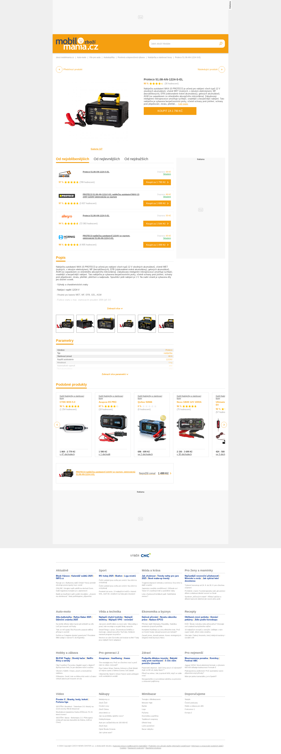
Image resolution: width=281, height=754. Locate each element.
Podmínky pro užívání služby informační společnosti (169, 746)
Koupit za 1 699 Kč (156, 203)
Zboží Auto (103, 726)
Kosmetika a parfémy (150, 716)
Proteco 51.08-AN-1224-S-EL (163, 79)
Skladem (167, 174)
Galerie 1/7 (96, 149)
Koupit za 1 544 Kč (156, 223)
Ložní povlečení (148, 726)
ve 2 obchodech (145, 454)
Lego (144, 709)
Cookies (123, 748)
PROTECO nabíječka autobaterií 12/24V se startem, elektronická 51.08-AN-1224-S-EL (106, 237)
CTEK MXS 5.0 (67, 402)
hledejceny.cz (104, 699)
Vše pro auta (94, 57)
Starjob (187, 699)
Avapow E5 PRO (107, 402)
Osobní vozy (104, 706)
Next (224, 424)
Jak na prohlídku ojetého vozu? (111, 716)
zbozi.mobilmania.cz (65, 57)
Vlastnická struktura (153, 748)
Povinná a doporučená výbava (131, 57)
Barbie (144, 706)
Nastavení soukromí (136, 748)
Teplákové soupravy (150, 719)
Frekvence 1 (190, 709)
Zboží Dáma (104, 709)
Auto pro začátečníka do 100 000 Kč (113, 723)
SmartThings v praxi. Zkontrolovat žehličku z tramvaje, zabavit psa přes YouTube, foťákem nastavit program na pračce (117, 632)
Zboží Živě (103, 703)
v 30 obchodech (184, 454)
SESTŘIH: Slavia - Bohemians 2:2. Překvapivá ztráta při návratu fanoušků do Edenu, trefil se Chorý (74, 720)
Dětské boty (146, 723)
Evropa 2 (188, 713)
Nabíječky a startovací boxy (160, 57)
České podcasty (191, 703)
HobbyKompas (105, 719)
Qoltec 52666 (145, 402)
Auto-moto (81, 57)
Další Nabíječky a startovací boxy (72, 397)
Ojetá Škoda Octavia (107, 729)
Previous (57, 424)
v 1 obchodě (104, 454)
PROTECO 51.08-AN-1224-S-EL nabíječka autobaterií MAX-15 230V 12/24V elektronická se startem (111, 195)
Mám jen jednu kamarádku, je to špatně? (201, 676)
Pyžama (145, 713)
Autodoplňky (109, 57)
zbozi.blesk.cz (104, 713)
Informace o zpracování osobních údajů (207, 746)
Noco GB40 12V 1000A (189, 402)
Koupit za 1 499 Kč (156, 244)
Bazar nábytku (147, 729)
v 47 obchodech (67, 454)
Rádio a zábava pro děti (194, 706)
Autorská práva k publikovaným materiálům (130, 746)
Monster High (147, 703)
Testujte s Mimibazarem (151, 699)
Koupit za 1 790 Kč (170, 111)
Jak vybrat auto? (105, 732)
